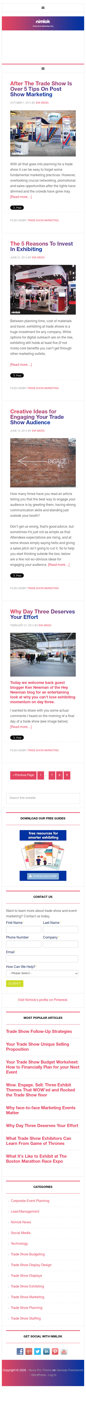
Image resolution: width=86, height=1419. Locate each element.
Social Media (20, 1233)
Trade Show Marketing (43, 220)
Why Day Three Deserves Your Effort (42, 1126)
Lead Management (25, 1212)
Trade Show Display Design (31, 1265)
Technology (19, 1244)
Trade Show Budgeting (28, 1254)
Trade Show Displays (26, 1276)
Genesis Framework (70, 1370)
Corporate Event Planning (30, 1201)
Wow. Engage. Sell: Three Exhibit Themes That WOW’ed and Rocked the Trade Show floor (40, 1090)
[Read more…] (21, 197)
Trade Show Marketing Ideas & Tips (43, 36)
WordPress (38, 1375)
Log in (52, 1375)
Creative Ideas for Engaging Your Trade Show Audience (37, 417)
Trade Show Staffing (26, 1319)
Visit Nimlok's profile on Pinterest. (43, 1000)
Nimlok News (21, 1222)
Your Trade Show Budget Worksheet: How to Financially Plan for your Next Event (42, 1068)
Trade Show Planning (26, 1308)
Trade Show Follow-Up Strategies (39, 1032)
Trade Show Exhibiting (27, 1287)
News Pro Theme (40, 1370)
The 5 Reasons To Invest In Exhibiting (41, 247)
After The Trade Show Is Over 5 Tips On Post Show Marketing (41, 89)
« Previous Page (23, 775)
